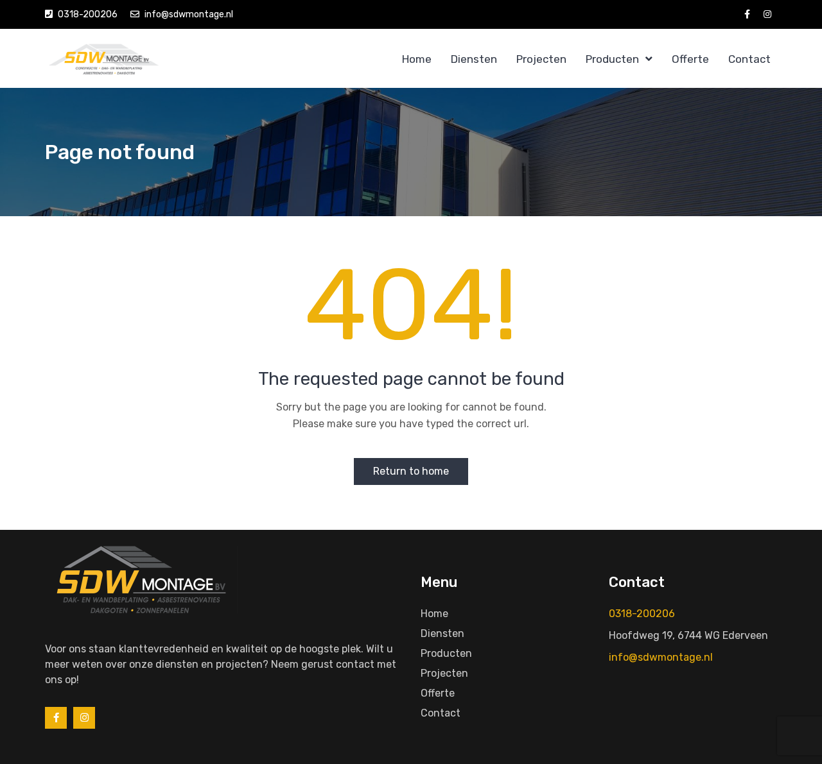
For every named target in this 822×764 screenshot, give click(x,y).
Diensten (474, 59)
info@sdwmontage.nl (188, 14)
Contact (749, 59)
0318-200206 (88, 14)
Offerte (690, 59)
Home (417, 59)
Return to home (411, 471)
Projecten (541, 59)
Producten (612, 59)
